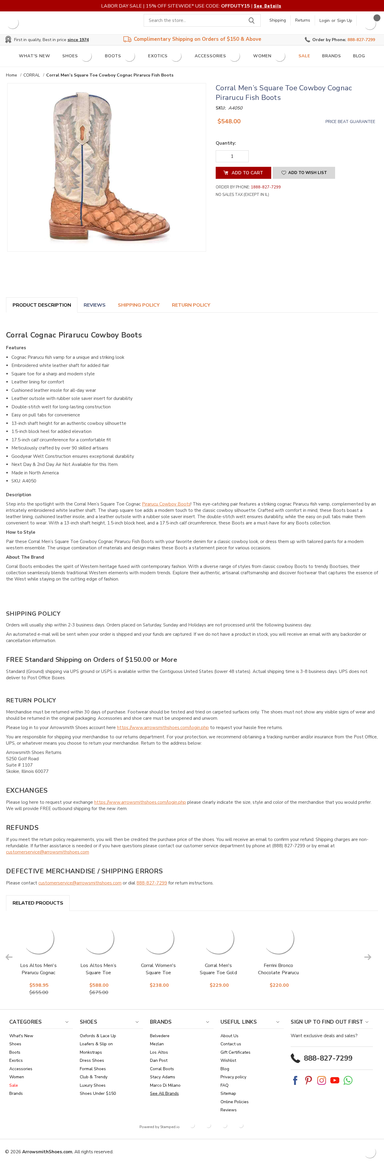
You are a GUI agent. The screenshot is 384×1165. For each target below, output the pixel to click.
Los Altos (159, 1052)
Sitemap (228, 1093)
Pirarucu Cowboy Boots (166, 504)
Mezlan (157, 1044)
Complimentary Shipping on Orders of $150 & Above (197, 39)
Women (262, 56)
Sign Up (344, 20)
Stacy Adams (162, 1077)
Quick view (39, 931)
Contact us (230, 1044)
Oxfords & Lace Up (98, 1036)
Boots (113, 56)
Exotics (158, 56)
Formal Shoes (93, 1069)
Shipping (277, 20)
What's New (34, 56)
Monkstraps (91, 1052)
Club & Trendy (93, 1077)
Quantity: (226, 143)
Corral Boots (162, 1069)
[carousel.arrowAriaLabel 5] (9, 957)
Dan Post (158, 1060)
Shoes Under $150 (98, 1093)
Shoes (70, 56)
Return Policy (191, 305)
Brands (331, 56)
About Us (229, 1036)
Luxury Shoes (93, 1085)
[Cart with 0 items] (369, 23)
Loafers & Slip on (96, 1044)
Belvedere (160, 1036)
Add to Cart (39, 946)
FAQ (224, 1085)
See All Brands (164, 1093)
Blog (359, 56)
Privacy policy (233, 1077)
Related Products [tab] (38, 903)
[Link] (12, 22)
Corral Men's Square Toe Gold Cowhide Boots (218, 972)
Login (325, 20)
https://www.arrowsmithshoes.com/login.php (163, 728)
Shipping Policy (139, 305)
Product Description (42, 305)
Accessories (210, 56)
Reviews (95, 305)
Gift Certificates (235, 1052)
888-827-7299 (151, 883)
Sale (304, 56)
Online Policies (234, 1102)
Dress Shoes (92, 1060)
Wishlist (228, 1060)
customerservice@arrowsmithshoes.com (47, 852)
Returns (302, 20)
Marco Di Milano (165, 1085)
